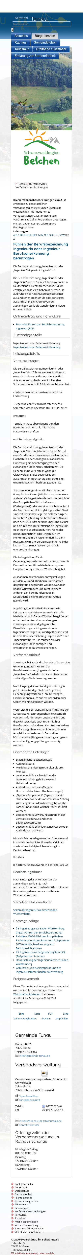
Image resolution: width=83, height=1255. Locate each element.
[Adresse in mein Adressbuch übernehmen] (46, 1076)
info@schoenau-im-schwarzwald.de (40, 1121)
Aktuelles (21, 36)
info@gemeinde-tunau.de (34, 1056)
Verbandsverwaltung (26, 1225)
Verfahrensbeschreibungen (30, 1211)
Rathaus (21, 42)
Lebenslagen (22, 1208)
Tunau (21, 184)
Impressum (21, 1187)
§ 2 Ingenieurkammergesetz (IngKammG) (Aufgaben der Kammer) (40, 954)
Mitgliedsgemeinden (26, 1221)
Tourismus (22, 49)
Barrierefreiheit (23, 1194)
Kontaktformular (29, 1125)
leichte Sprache (23, 1197)
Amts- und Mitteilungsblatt (30, 1228)
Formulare (21, 1214)
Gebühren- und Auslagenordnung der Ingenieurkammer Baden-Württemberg (39, 970)
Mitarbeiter (21, 1204)
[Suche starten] (12, 30)
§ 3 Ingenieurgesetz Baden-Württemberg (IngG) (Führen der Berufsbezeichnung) (40, 930)
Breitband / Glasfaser (51, 49)
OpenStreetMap (28, 1096)
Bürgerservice (45, 36)
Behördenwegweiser (26, 1201)
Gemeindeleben (45, 42)
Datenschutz (22, 1190)
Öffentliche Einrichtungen (29, 1232)
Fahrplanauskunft (29, 1100)
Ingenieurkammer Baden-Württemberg (36, 347)
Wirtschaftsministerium (27, 994)
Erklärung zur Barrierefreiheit (35, 55)
